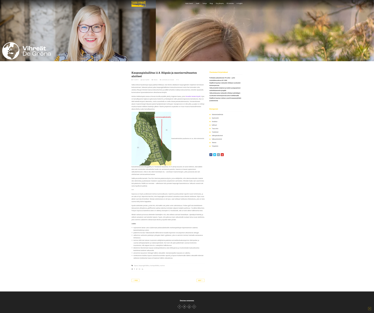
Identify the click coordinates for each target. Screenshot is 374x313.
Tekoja (204, 3)
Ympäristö (215, 146)
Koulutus (214, 121)
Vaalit (197, 3)
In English (240, 3)
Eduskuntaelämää (217, 114)
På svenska (230, 3)
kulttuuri (214, 125)
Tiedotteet (215, 132)
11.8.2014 (135, 80)
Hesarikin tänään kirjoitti (193, 96)
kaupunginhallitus (144, 265)
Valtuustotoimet (217, 139)
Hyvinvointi (215, 118)
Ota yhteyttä (220, 3)
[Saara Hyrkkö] (138, 3)
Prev (136, 280)
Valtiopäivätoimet (217, 135)
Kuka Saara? (189, 3)
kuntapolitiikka (154, 265)
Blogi (211, 3)
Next (200, 280)
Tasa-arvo (215, 128)
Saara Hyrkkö (145, 80)
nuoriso (162, 265)
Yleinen (155, 80)
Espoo (136, 265)
